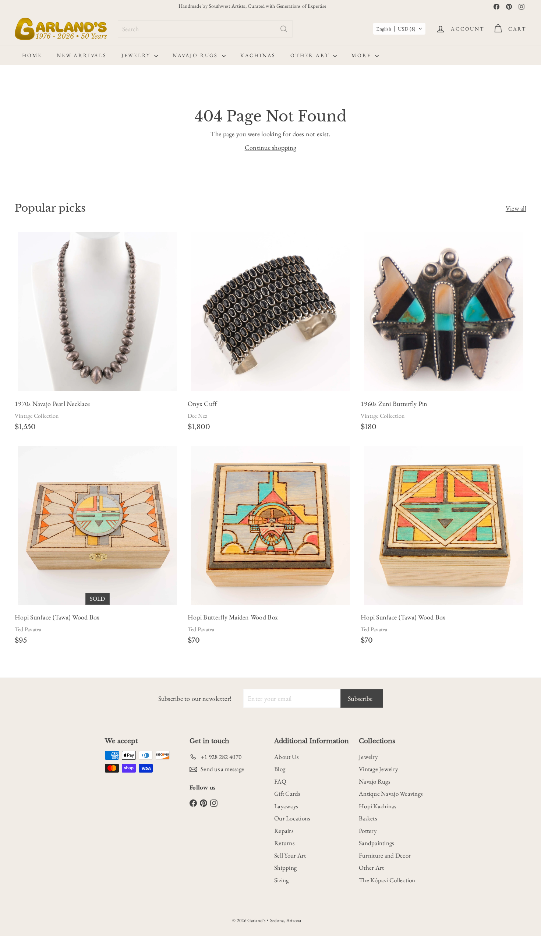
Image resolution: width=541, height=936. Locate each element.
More (362, 55)
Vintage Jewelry (378, 769)
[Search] (284, 29)
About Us (286, 757)
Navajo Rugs (196, 55)
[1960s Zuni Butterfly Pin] (443, 334)
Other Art (310, 55)
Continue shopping (271, 147)
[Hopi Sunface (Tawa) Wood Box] (97, 547)
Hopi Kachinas (377, 806)
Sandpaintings (376, 843)
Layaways (286, 806)
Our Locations (292, 818)
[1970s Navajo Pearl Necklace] (97, 334)
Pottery (367, 831)
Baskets (368, 818)
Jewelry (136, 55)
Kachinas (258, 55)
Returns (284, 843)
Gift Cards (287, 794)
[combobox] (205, 29)
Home (32, 55)
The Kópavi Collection (387, 880)
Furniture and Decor (385, 855)
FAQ (280, 781)
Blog (279, 769)
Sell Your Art (290, 855)
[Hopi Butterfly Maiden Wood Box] (270, 547)
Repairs (283, 831)
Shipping (285, 867)
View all (516, 208)
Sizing (281, 880)
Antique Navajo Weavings (390, 794)
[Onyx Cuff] (270, 334)
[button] (399, 29)
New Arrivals (82, 55)
